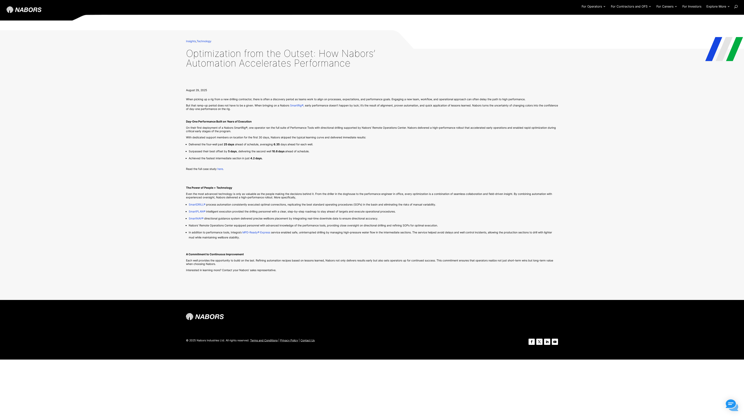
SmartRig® (296, 105)
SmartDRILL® (197, 204)
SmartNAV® (196, 218)
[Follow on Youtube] (555, 342)
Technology (204, 41)
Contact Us (308, 340)
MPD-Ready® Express (256, 232)
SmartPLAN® (197, 211)
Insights (191, 41)
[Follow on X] (539, 342)
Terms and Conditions (264, 340)
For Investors (691, 6)
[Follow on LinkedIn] (547, 342)
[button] (732, 405)
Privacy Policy (289, 340)
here (220, 168)
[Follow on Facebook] (532, 342)
